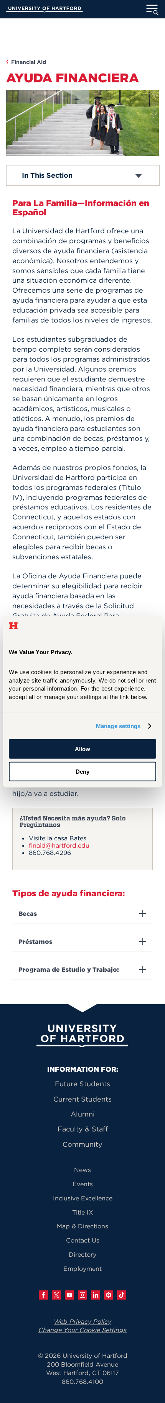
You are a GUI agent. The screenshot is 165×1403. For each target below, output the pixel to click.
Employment (82, 1268)
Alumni (83, 1114)
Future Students (82, 1083)
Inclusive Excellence (82, 1198)
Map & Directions (82, 1226)
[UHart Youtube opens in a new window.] (69, 1295)
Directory (82, 1254)
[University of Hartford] (44, 10)
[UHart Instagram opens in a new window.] (82, 1295)
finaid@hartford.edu (59, 845)
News (82, 1170)
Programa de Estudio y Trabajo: (68, 969)
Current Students (82, 1099)
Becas (27, 913)
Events (83, 1184)
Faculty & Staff (83, 1129)
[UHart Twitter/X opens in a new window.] (56, 1295)
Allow (82, 749)
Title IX (82, 1212)
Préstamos (35, 941)
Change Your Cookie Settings (82, 1330)
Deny (82, 771)
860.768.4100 (82, 1381)
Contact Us (82, 1240)
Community (82, 1144)
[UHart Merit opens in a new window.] (108, 1295)
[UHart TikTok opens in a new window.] (121, 1295)
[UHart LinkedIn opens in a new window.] (95, 1295)
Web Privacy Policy (82, 1321)
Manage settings (118, 726)
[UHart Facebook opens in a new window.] (43, 1295)
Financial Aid (28, 62)
